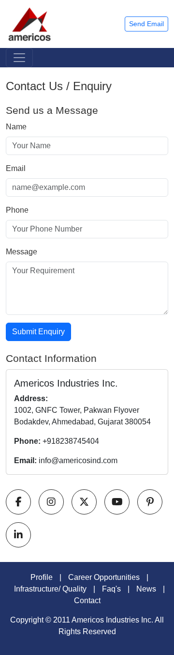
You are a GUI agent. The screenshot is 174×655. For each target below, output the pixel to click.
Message (21, 252)
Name (16, 127)
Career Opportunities (104, 577)
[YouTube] (117, 502)
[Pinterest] (149, 502)
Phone (17, 210)
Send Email (146, 24)
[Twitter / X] (84, 502)
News (146, 589)
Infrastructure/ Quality (50, 589)
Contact (87, 600)
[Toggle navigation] (19, 57)
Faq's (111, 589)
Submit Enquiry (38, 332)
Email (16, 168)
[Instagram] (51, 502)
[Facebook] (18, 502)
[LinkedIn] (18, 534)
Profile (41, 577)
